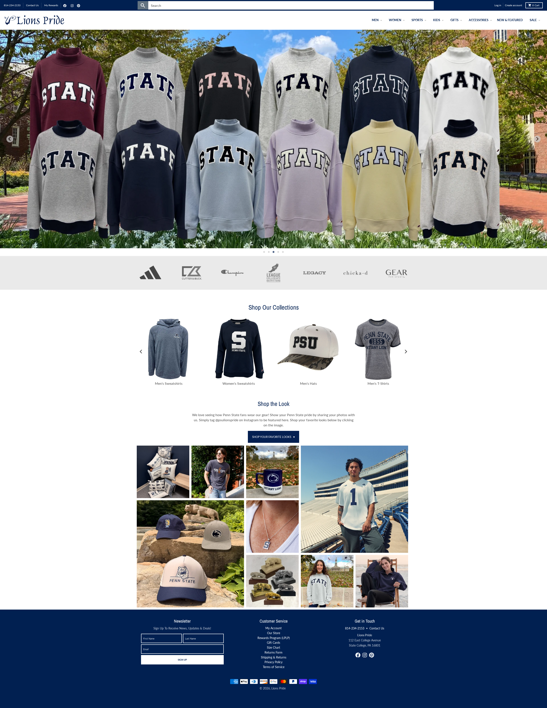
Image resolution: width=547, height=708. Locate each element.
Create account (513, 5)
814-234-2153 (354, 628)
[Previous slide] (9, 139)
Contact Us (376, 628)
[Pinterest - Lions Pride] (78, 5)
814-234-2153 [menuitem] (12, 5)
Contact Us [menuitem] (32, 5)
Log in (497, 5)
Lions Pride (278, 688)
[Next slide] (537, 139)
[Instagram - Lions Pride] (71, 5)
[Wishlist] (490, 5)
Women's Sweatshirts (238, 383)
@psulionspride (227, 420)
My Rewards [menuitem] (51, 5)
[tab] (264, 252)
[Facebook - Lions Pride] (64, 5)
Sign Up (182, 659)
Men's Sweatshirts (168, 383)
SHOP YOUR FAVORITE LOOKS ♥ (273, 437)
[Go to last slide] (141, 351)
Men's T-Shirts (378, 383)
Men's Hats (308, 383)
